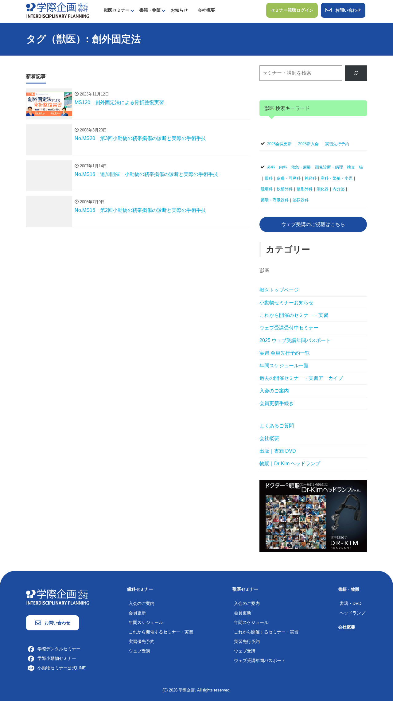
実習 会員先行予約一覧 (284, 353)
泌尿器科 (301, 200)
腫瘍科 (267, 189)
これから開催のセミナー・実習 (293, 315)
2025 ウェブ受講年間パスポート (295, 340)
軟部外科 (285, 189)
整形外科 (305, 189)
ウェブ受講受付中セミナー (288, 327)
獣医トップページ (279, 290)
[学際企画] (57, 9)
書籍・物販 (150, 10)
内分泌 (338, 189)
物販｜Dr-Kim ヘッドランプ (289, 463)
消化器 (323, 189)
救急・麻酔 (301, 167)
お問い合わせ (348, 10)
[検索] (356, 72)
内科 (283, 167)
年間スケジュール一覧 (284, 365)
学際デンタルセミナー (58, 648)
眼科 (269, 178)
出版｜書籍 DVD (277, 451)
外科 (271, 167)
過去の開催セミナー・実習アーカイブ (301, 378)
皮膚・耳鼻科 (289, 178)
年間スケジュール (146, 622)
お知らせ (179, 10)
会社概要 (206, 10)
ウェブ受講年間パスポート (260, 660)
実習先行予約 (337, 144)
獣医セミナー (117, 10)
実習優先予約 (141, 641)
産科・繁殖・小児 (336, 178)
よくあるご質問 (276, 425)
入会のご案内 (274, 390)
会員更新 (137, 612)
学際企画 (187, 690)
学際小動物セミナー (56, 658)
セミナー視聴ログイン (291, 10)
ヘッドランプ (352, 612)
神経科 (311, 178)
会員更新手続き (276, 403)
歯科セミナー (140, 589)
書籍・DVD (350, 603)
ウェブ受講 (139, 650)
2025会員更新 (279, 144)
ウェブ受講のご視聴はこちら (313, 224)
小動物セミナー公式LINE (61, 667)
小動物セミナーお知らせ (286, 302)
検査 (351, 167)
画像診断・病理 (329, 167)
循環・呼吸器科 (275, 200)
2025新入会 (308, 144)
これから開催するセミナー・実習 (161, 631)
